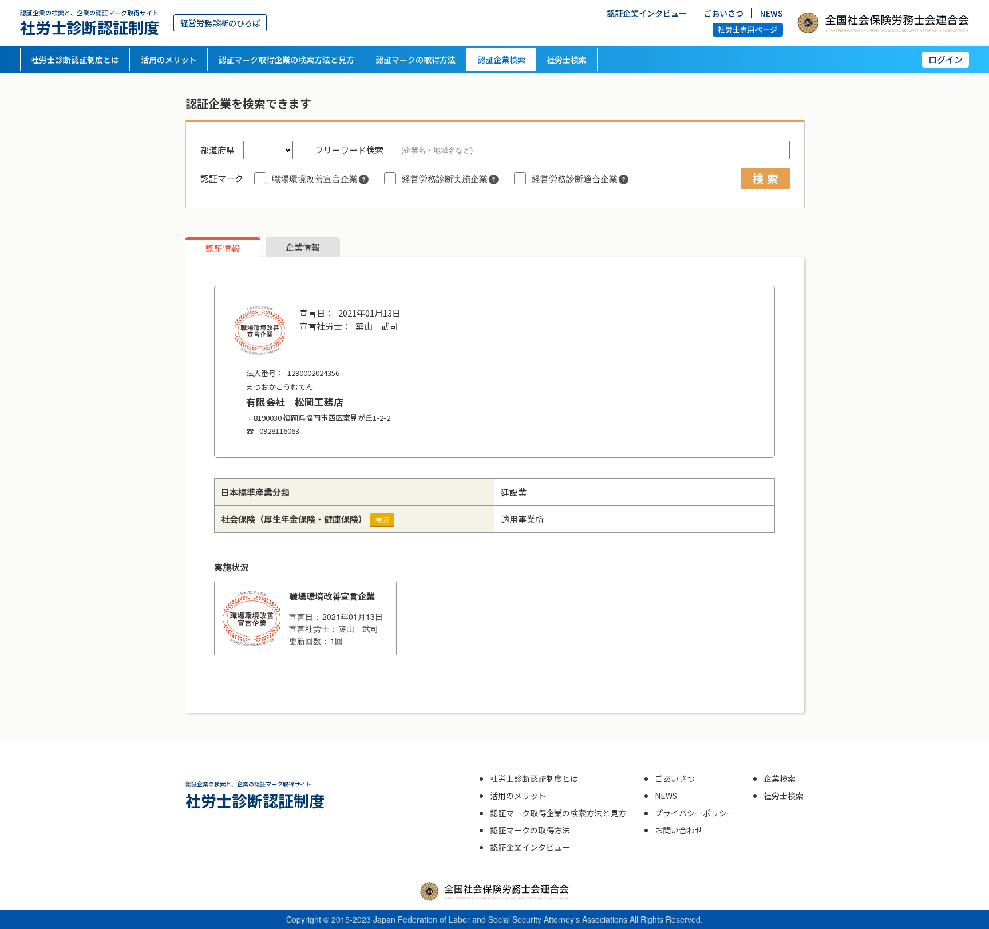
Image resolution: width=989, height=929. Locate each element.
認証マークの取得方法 (415, 59)
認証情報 (222, 248)
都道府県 (217, 149)
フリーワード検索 (349, 149)
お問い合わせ (679, 830)
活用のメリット (169, 59)
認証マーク (221, 178)
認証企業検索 (501, 59)
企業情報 (303, 247)
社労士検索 (567, 59)
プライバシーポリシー (695, 813)
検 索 (765, 178)
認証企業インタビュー (647, 13)
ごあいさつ (723, 13)
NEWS (771, 13)
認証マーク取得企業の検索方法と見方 (286, 59)
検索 (382, 519)
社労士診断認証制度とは (75, 59)
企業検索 (779, 778)
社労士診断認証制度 (89, 23)
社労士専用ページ (747, 29)
